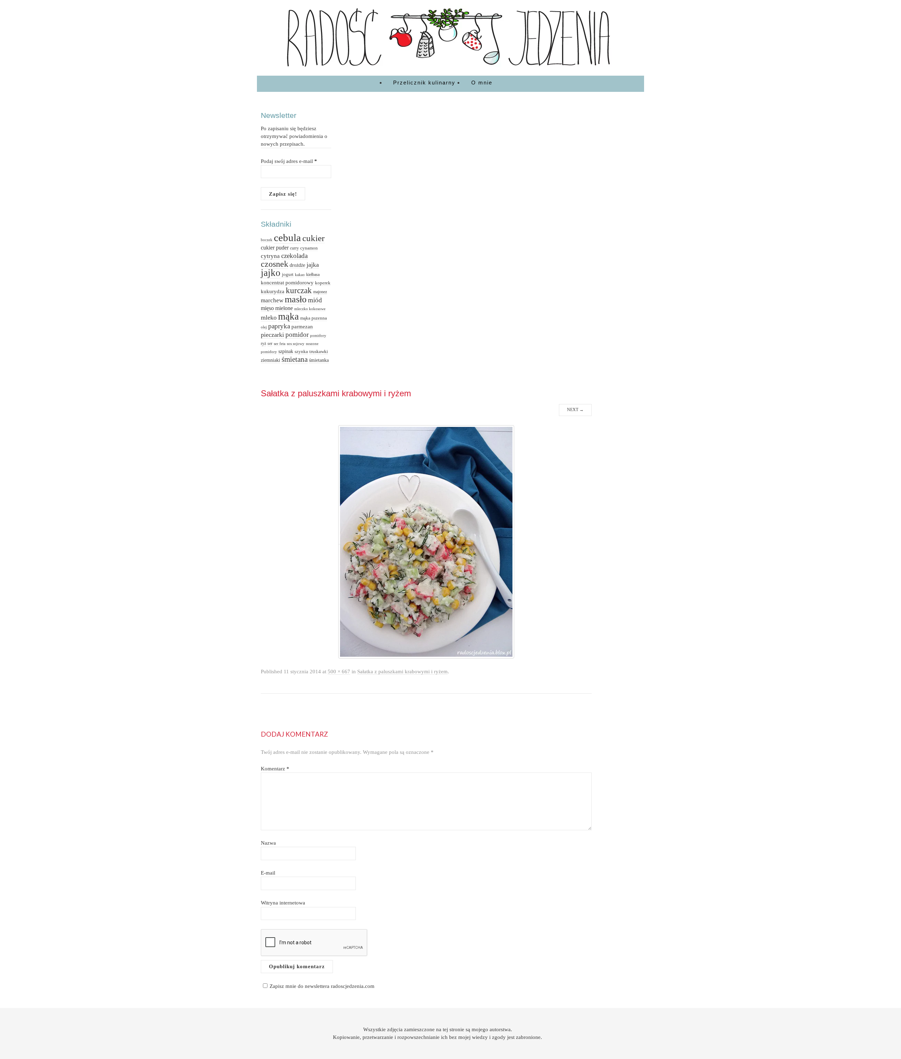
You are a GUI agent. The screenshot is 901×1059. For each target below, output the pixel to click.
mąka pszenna (313, 318)
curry (294, 248)
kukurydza (272, 291)
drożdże (297, 265)
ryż (263, 343)
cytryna (270, 256)
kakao (300, 275)
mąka (288, 316)
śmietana (295, 359)
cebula (287, 237)
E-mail (268, 873)
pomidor (297, 334)
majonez (320, 291)
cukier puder (275, 248)
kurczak (299, 290)
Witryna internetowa (283, 903)
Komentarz (275, 768)
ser (269, 343)
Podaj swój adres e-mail (289, 161)
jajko (271, 272)
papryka (279, 326)
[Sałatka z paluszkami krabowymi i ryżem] (426, 541)
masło (296, 299)
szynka (301, 351)
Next (575, 409)
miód (315, 300)
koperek (322, 282)
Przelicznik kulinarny (424, 83)
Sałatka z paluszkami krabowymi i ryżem (402, 671)
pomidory (318, 335)
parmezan (302, 326)
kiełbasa (313, 274)
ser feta (279, 343)
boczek (266, 240)
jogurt (288, 274)
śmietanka (319, 360)
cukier (313, 238)
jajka (313, 264)
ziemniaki (270, 360)
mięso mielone (277, 308)
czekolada (294, 255)
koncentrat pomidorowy (287, 282)
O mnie (481, 83)
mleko (269, 317)
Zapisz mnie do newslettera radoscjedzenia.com (322, 986)
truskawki (318, 351)
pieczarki (272, 334)
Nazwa (268, 843)
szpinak (285, 351)
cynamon (309, 248)
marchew (272, 300)
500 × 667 (339, 671)
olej (264, 327)
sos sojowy (295, 343)
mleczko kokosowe (310, 309)
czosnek (274, 264)
